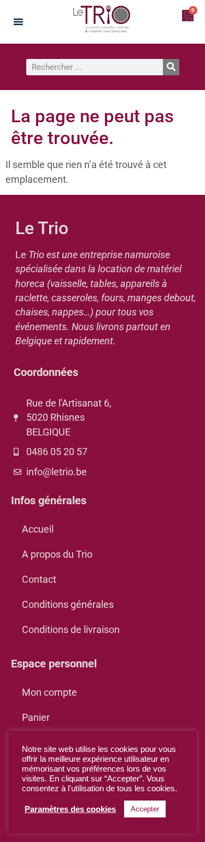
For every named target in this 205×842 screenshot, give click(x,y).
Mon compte (49, 692)
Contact (39, 579)
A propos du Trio (57, 554)
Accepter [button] (145, 809)
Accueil (38, 529)
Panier (36, 717)
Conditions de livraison (71, 629)
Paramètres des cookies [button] (70, 809)
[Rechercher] (171, 67)
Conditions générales (68, 604)
